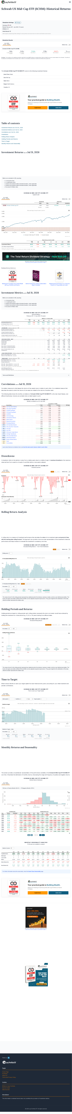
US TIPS (8, 430)
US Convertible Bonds (12, 435)
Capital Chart (54, 624)
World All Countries (11, 421)
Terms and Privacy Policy (9, 1077)
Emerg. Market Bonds (12, 439)
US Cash (9, 428)
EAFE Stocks (10, 419)
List (55, 471)
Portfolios (4, 1073)
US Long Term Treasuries (12, 426)
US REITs (9, 414)
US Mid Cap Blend (11, 410)
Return (23, 583)
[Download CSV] (69, 833)
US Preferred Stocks (11, 417)
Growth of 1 (28, 583)
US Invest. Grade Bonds (12, 432)
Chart (52, 471)
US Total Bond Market (12, 424)
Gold (8, 441)
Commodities (10, 443)
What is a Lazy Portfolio (8, 1086)
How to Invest (6, 1088)
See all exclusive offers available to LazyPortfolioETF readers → (36, 262)
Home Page (5, 1072)
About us (4, 1075)
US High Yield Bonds (11, 433)
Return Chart (48, 624)
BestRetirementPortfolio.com (34, 370)
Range (58, 471)
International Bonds (11, 437)
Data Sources (6, 1089)
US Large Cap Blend (11, 408)
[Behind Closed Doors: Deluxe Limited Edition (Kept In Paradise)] (36, 276)
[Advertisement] (36, 16)
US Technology (10, 415)
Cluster (58, 549)
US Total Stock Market (12, 406)
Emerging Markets (11, 423)
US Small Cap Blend (11, 412)
